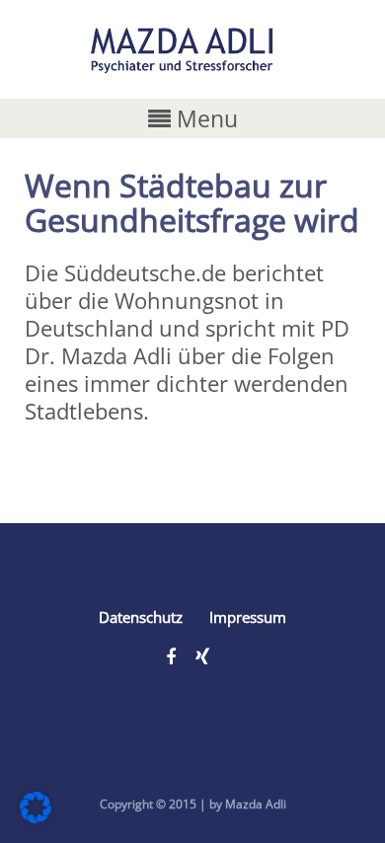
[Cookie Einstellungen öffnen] (35, 814)
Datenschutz (141, 617)
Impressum (247, 617)
